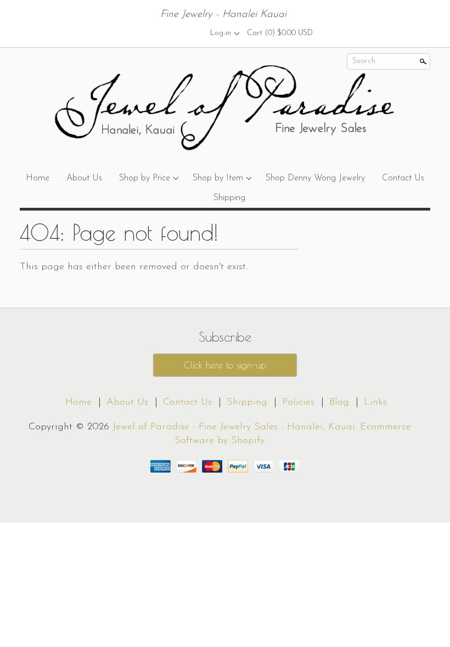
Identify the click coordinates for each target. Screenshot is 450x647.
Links (375, 402)
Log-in (220, 33)
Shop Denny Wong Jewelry (315, 178)
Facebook (169, 33)
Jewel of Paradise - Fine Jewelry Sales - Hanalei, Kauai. (236, 427)
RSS (151, 33)
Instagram (188, 33)
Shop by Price (144, 178)
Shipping (229, 198)
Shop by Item (218, 178)
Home (37, 178)
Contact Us (403, 178)
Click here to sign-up (225, 365)
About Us (84, 178)
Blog (339, 402)
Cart (280, 33)
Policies (298, 402)
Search (363, 61)
